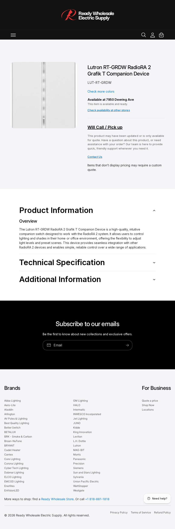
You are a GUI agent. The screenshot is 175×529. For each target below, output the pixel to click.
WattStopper (80, 486)
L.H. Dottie (79, 441)
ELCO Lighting (12, 477)
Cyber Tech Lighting (16, 468)
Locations (148, 409)
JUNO (76, 423)
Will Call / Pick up (105, 127)
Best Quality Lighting (16, 423)
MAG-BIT (79, 450)
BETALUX (10, 432)
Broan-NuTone (13, 441)
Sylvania (78, 477)
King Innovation (82, 432)
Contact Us (95, 156)
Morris (77, 454)
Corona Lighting (13, 463)
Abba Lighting (12, 400)
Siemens (78, 468)
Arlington (9, 414)
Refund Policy (162, 512)
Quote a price (150, 400)
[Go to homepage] (87, 15)
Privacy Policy (118, 512)
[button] (13, 35)
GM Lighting (80, 400)
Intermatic (79, 409)
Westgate (78, 490)
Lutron (77, 445)
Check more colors (101, 91)
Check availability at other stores (109, 110)
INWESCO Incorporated (87, 414)
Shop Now (148, 405)
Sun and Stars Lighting (86, 472)
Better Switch (12, 427)
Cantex (8, 454)
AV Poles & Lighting (15, 418)
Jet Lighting (80, 418)
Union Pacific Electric (86, 481)
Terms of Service (141, 512)
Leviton (77, 436)
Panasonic (79, 459)
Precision (78, 463)
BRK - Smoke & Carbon (18, 436)
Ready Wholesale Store (57, 499)
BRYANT (9, 445)
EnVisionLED (11, 490)
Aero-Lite (10, 405)
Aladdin (8, 409)
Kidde (76, 427)
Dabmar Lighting (14, 472)
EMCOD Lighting (14, 481)
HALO (76, 405)
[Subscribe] (127, 345)
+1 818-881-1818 (97, 499)
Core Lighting (12, 459)
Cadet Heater (12, 450)
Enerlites (9, 486)
